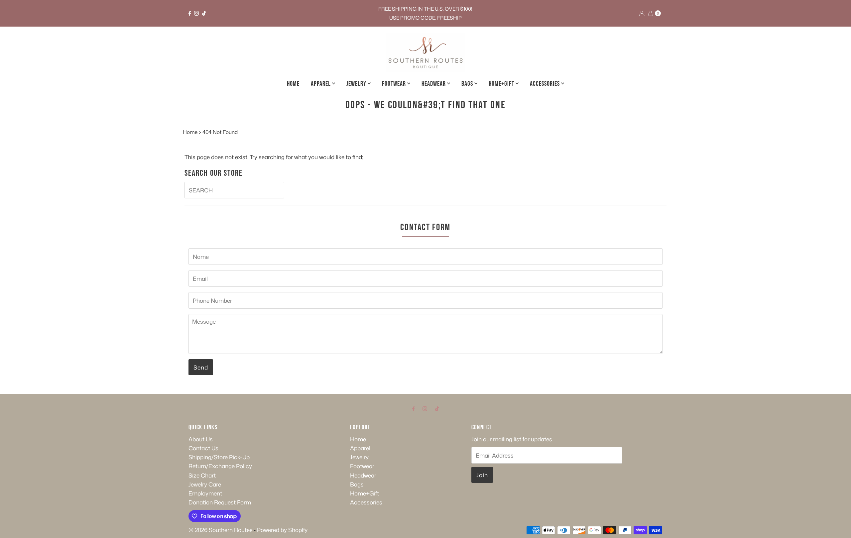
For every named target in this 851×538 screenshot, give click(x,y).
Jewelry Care (204, 484)
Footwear (394, 84)
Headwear (434, 84)
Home (293, 84)
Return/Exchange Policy (220, 466)
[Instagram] (196, 13)
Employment (205, 493)
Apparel (321, 84)
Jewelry (357, 84)
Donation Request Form (219, 502)
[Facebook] (189, 13)
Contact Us (203, 448)
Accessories (545, 84)
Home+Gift (502, 84)
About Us (200, 439)
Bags (467, 84)
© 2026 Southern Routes (220, 530)
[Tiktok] (204, 13)
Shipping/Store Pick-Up (219, 457)
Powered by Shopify (282, 530)
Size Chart (202, 475)
